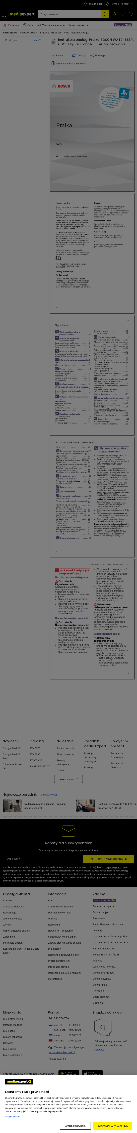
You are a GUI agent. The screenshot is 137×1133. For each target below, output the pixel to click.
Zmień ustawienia (75, 1125)
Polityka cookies (13, 1116)
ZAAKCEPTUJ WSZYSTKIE (113, 1125)
